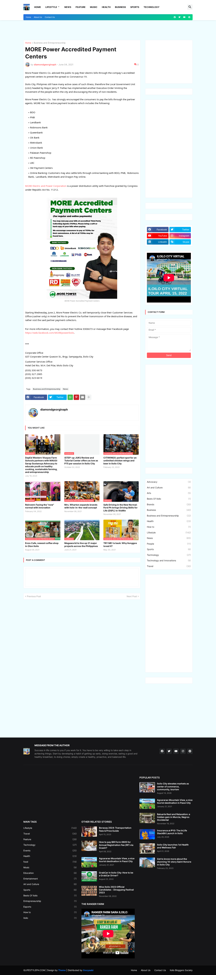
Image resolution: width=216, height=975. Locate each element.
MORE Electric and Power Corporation (45, 185)
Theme (62, 970)
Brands (169, 504)
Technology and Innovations (169, 560)
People (169, 543)
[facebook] (175, 17)
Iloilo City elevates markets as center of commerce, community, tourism (173, 786)
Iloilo (50, 918)
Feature (81, 7)
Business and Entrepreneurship (50, 43)
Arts (169, 493)
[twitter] (179, 17)
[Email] (82, 397)
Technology (151, 7)
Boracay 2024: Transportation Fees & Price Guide (115, 829)
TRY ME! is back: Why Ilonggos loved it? (120, 544)
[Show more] (88, 397)
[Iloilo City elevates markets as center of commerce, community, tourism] (147, 787)
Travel (169, 566)
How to (169, 526)
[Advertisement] (41, 29)
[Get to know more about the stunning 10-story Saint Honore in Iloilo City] (147, 863)
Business (120, 7)
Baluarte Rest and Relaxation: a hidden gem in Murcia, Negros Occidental (173, 817)
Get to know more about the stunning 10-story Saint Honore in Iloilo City (174, 862)
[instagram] (183, 751)
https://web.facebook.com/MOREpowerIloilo (49, 332)
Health (106, 7)
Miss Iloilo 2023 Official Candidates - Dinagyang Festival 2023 (116, 889)
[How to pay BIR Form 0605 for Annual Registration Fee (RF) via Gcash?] (89, 846)
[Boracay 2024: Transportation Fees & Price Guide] (89, 831)
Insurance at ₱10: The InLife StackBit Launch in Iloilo (172, 832)
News (67, 7)
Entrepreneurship (50, 901)
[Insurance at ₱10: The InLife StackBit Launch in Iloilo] (147, 834)
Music (93, 7)
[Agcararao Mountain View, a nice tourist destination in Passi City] (89, 862)
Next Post (132, 596)
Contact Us (50, 17)
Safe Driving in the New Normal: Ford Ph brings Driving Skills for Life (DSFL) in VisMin (120, 507)
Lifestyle (51, 7)
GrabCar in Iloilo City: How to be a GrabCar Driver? (116, 874)
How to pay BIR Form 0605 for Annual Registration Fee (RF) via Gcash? (116, 845)
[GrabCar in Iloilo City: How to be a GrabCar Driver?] (89, 876)
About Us (38, 17)
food (50, 861)
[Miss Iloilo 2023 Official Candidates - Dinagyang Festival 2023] (89, 890)
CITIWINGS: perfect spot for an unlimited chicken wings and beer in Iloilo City (120, 460)
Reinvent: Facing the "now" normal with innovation (39, 506)
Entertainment (50, 878)
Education (50, 873)
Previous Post (34, 596)
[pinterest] (189, 17)
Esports (50, 906)
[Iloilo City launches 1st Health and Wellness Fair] (147, 848)
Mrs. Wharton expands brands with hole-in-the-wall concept (80, 506)
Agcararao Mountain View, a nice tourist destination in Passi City (116, 860)
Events (50, 850)
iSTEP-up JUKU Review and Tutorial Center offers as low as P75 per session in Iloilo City (81, 460)
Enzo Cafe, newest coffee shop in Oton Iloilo (42, 544)
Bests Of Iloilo (169, 498)
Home (37, 7)
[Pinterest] (76, 397)
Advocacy (169, 481)
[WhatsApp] (70, 397)
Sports (134, 7)
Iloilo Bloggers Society (181, 970)
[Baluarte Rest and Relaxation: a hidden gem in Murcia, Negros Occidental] (147, 818)
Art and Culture (169, 487)
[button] (190, 7)
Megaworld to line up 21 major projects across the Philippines (81, 544)
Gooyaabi (88, 970)
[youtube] (184, 17)
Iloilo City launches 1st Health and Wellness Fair (173, 846)
